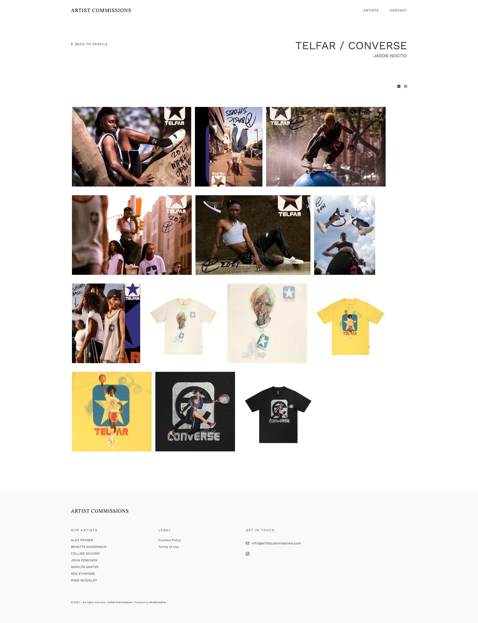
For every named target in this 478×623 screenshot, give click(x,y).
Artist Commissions (120, 602)
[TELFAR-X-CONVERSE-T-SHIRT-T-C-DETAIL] (195, 373)
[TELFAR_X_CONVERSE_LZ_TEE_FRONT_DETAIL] (112, 373)
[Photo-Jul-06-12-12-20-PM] (252, 197)
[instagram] (247, 554)
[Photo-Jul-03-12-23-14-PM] (326, 108)
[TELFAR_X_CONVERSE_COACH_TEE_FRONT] (184, 285)
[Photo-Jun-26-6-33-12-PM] (106, 285)
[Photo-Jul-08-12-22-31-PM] (344, 197)
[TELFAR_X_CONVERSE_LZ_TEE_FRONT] (350, 285)
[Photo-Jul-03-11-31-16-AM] (228, 108)
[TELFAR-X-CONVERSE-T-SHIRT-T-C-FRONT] (278, 373)
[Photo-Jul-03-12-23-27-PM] (132, 197)
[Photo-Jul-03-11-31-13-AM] (131, 108)
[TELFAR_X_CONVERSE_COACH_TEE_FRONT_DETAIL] (267, 285)
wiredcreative (157, 602)
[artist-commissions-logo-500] (101, 10)
